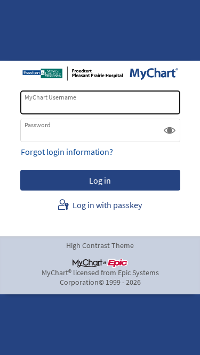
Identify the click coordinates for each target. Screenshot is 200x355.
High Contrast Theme (100, 245)
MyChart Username (50, 97)
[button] (169, 130)
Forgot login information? (67, 151)
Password (38, 125)
